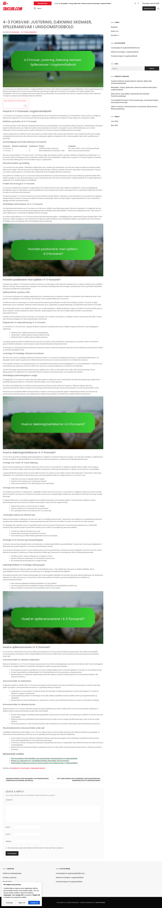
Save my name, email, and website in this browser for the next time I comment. (35, 848)
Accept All (34, 903)
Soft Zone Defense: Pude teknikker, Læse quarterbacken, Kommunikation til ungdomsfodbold (44, 758)
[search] (158, 8)
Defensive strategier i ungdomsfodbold (28, 768)
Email (8, 834)
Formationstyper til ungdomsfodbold (124, 56)
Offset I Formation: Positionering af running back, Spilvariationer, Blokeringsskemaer (134, 107)
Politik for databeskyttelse (12, 873)
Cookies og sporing (9, 877)
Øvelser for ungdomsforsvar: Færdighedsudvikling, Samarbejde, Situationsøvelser (40, 761)
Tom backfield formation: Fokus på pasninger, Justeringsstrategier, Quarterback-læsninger (134, 101)
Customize (9, 903)
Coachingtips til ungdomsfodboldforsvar (125, 48)
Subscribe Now (149, 8)
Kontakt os (115, 35)
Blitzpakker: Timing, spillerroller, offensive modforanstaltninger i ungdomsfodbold (134, 88)
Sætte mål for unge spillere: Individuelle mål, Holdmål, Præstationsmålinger (84, 3)
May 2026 (114, 125)
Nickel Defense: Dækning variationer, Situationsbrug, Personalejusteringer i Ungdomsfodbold (44, 763)
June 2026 (114, 121)
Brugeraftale (7, 882)
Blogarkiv (114, 27)
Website (8, 841)
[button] (37, 8)
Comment (9, 801)
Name (8, 827)
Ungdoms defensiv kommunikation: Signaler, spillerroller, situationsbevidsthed (131, 82)
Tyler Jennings (30, 32)
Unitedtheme (100, 902)
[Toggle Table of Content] (24, 105)
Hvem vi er (114, 31)
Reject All (21, 903)
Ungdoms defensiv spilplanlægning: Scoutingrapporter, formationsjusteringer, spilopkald (27, 779)
